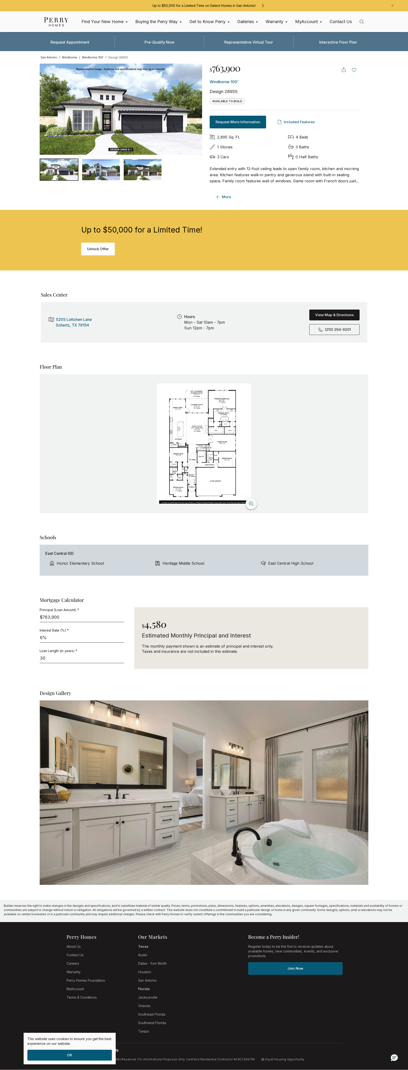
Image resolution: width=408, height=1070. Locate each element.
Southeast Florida (151, 1014)
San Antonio (147, 980)
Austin (142, 955)
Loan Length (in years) (58, 651)
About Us (74, 946)
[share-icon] (344, 70)
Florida (144, 989)
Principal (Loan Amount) (59, 610)
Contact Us (75, 955)
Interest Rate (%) (54, 630)
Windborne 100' (224, 81)
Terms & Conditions (82, 997)
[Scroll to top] (394, 1040)
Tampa (143, 1031)
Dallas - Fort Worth (152, 963)
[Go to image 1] (101, 170)
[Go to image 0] (59, 170)
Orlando (144, 1006)
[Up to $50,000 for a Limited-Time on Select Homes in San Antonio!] (262, 5)
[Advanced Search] (361, 21)
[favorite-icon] (354, 70)
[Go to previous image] (48, 109)
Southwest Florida (152, 1023)
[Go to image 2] (143, 170)
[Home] (56, 22)
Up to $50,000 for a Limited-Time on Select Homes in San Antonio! (204, 6)
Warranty (74, 972)
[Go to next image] (194, 109)
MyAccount (75, 989)
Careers (73, 963)
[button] (394, 1057)
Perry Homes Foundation (86, 980)
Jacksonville (147, 997)
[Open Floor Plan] (204, 444)
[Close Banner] (392, 5)
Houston (144, 972)
